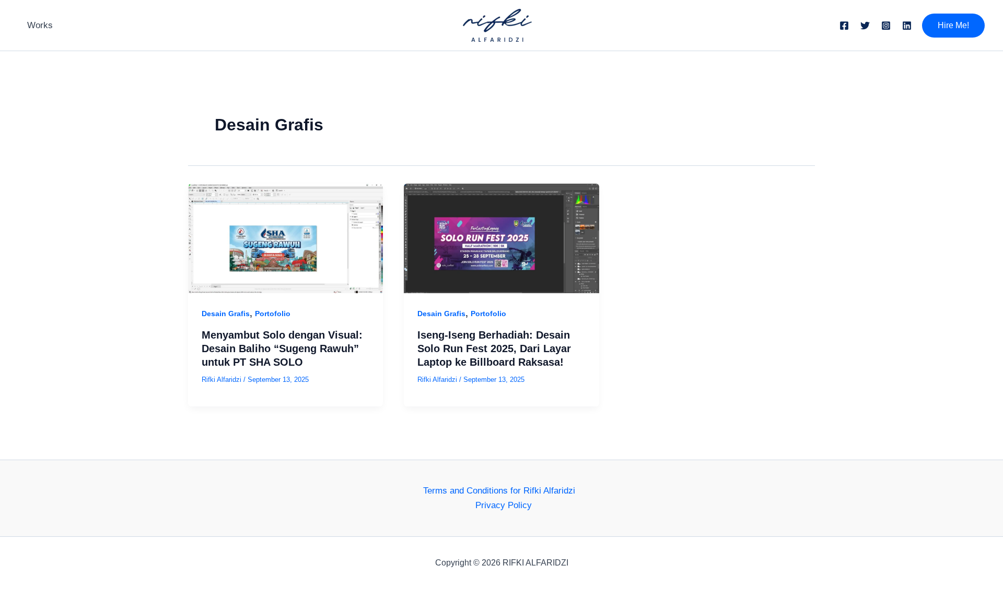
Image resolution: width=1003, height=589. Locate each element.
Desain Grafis (226, 313)
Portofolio (272, 313)
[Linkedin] (907, 25)
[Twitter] (865, 25)
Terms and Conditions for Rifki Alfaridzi (499, 491)
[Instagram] (886, 25)
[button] (953, 26)
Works (40, 25)
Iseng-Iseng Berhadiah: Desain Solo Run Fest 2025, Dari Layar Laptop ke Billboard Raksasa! (494, 348)
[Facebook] (844, 25)
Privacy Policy (503, 505)
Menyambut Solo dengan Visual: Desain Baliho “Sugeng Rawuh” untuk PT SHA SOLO (282, 348)
